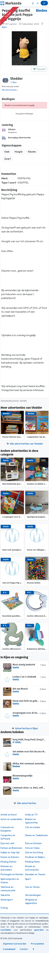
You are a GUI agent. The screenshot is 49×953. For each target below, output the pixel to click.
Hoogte (18, 151)
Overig (4, 907)
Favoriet (40, 69)
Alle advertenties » (10, 90)
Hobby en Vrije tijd (10, 852)
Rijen (4, 27)
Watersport (7, 899)
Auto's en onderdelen (11, 819)
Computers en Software (8, 837)
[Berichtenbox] (33, 3)
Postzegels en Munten (12, 874)
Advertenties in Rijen (26, 728)
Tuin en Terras (32, 887)
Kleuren (32, 151)
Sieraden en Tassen (35, 874)
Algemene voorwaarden (14, 943)
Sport (28, 879)
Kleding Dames (8, 861)
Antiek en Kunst (9, 814)
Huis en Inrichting (34, 852)
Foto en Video (32, 848)
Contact (24, 949)
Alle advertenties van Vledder (26, 443)
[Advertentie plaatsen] (44, 3)
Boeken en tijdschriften (31, 821)
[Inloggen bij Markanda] (38, 3)
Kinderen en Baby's (35, 857)
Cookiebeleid (9, 949)
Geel (6, 151)
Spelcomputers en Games (10, 881)
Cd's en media (32, 827)
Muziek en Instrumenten (32, 868)
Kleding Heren (32, 861)
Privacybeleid (37, 943)
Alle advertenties (26, 803)
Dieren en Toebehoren (36, 835)
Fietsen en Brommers (11, 848)
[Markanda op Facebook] (33, 949)
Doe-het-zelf (7, 843)
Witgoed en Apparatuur (31, 901)
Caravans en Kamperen (7, 829)
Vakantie (5, 895)
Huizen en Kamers (10, 857)
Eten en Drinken (33, 843)
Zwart (7, 158)
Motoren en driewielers (6, 868)
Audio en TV (31, 814)
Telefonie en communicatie (8, 889)
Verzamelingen (33, 895)
